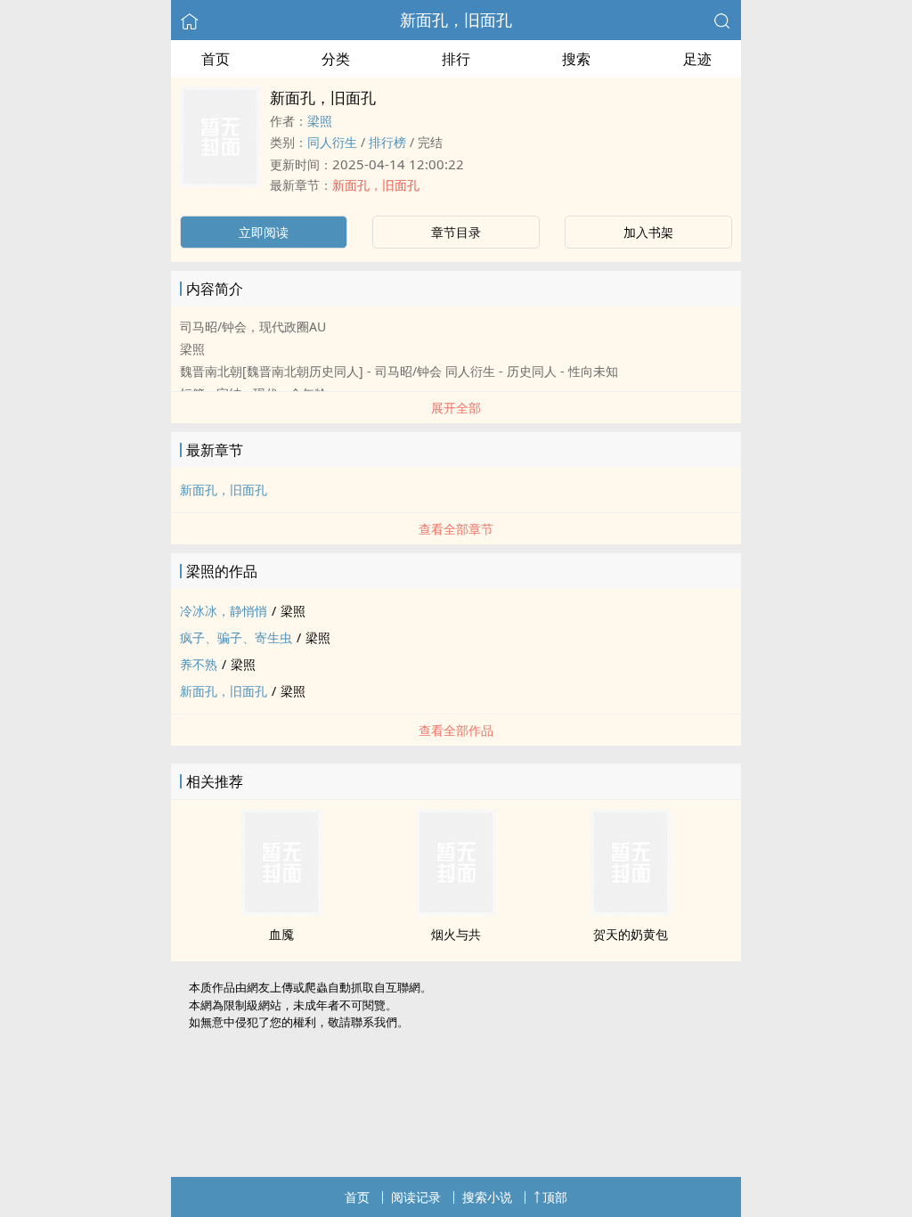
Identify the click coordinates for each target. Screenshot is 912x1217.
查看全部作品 (456, 730)
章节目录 (456, 232)
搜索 (576, 59)
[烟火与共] (456, 910)
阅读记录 (416, 1196)
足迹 (697, 59)
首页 (215, 59)
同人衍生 (332, 142)
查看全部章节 (456, 528)
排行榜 (387, 142)
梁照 (319, 120)
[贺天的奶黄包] (630, 910)
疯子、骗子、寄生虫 (236, 637)
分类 (336, 59)
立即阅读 (264, 232)
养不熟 (198, 664)
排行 (456, 59)
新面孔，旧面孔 (456, 19)
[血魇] (281, 910)
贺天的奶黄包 (630, 934)
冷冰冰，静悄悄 (223, 610)
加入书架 (648, 232)
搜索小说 (487, 1196)
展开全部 (456, 407)
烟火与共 (456, 934)
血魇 (281, 934)
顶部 (554, 1196)
